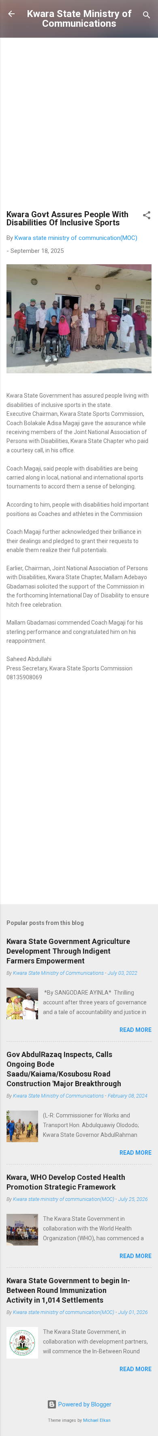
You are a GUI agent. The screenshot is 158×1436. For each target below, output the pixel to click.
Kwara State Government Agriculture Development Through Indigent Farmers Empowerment (68, 951)
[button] (147, 216)
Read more (136, 1030)
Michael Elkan (97, 1420)
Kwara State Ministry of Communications (79, 18)
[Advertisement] (79, 127)
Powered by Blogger (84, 1404)
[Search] (147, 16)
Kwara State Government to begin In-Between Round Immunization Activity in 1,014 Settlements (68, 1290)
